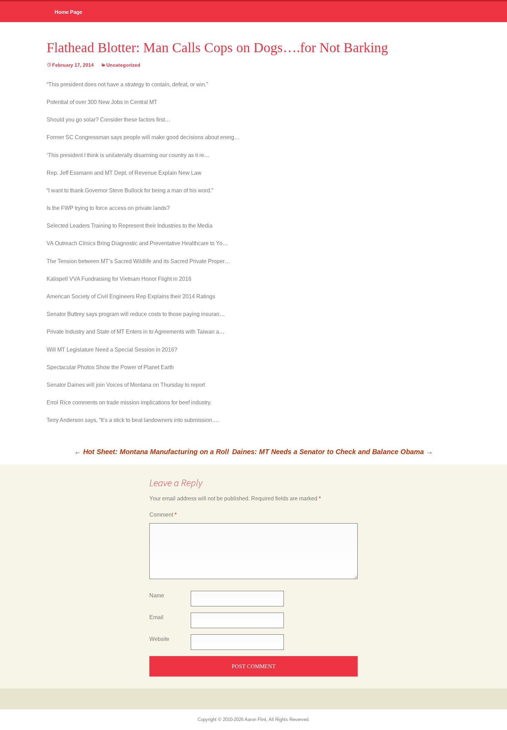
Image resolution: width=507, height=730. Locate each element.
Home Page (68, 12)
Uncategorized (123, 65)
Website (159, 639)
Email (156, 617)
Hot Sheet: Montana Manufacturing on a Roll (151, 451)
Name (156, 595)
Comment (163, 515)
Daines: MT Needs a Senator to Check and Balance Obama (332, 451)
